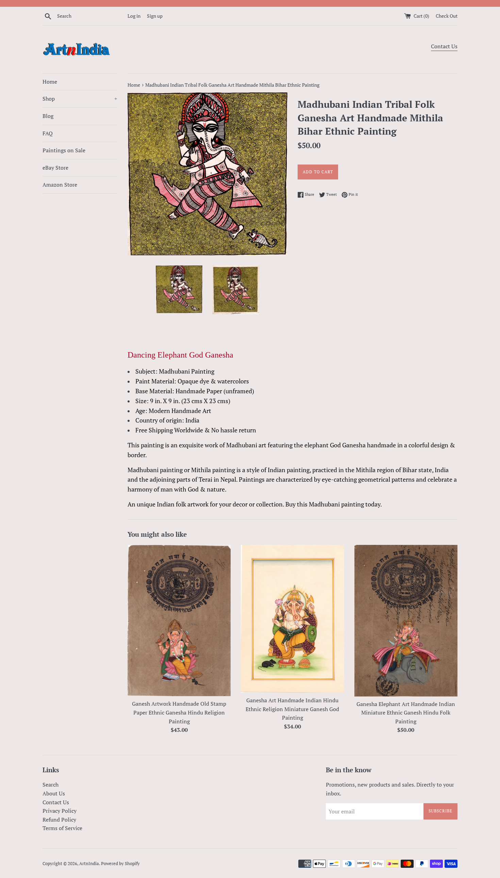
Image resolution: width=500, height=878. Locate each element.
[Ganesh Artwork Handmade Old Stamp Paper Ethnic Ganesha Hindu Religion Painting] (179, 620)
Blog (48, 116)
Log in (134, 16)
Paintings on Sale (64, 150)
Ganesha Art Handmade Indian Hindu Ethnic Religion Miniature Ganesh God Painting (292, 708)
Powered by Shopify (120, 863)
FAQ (48, 133)
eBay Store (55, 167)
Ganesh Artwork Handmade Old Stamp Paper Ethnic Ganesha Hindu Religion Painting (179, 712)
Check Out (446, 16)
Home (50, 81)
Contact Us (444, 46)
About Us (54, 793)
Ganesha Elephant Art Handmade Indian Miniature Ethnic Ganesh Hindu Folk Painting (405, 712)
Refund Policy (59, 819)
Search (51, 784)
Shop (80, 98)
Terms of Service (62, 828)
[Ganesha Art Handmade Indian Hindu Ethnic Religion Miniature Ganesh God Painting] (292, 619)
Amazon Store (60, 184)
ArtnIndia (89, 863)
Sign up (155, 16)
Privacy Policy (60, 810)
